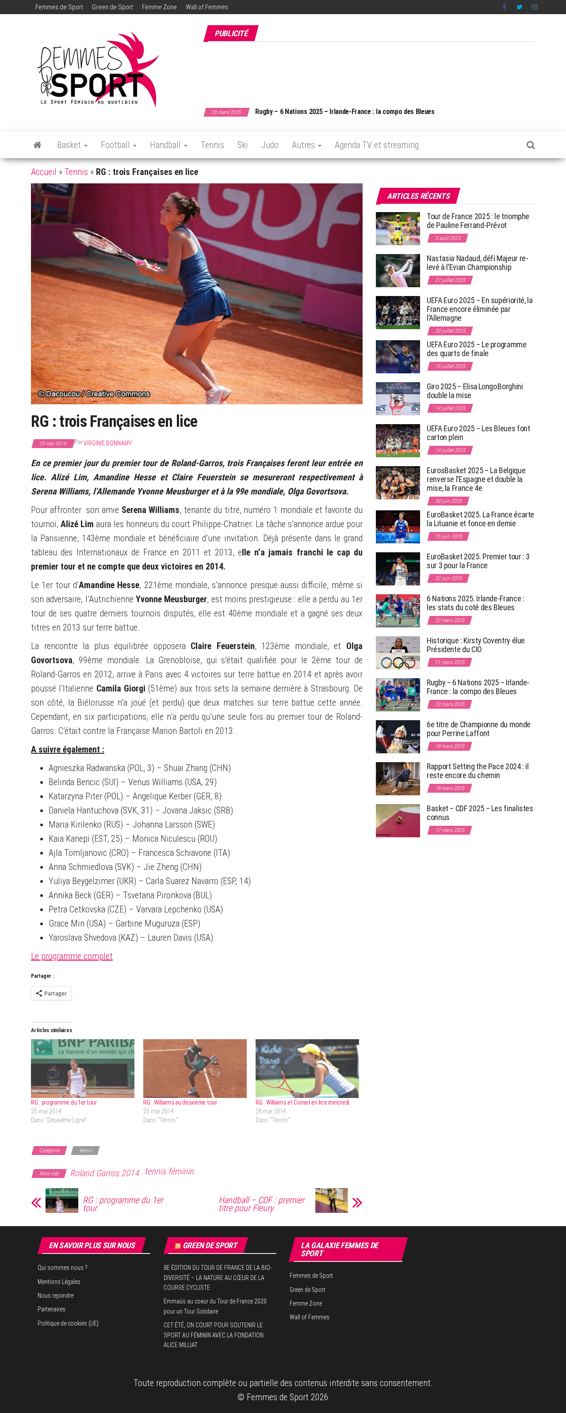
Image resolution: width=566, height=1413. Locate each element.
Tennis (212, 145)
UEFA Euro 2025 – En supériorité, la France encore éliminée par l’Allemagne (479, 309)
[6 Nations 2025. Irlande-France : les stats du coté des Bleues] (398, 610)
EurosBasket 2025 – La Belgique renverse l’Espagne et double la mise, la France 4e (476, 479)
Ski (242, 145)
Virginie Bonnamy (108, 443)
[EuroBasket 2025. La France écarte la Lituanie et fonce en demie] (398, 526)
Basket (70, 145)
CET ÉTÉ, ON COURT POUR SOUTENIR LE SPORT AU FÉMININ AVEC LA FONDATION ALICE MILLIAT (214, 1335)
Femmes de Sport (59, 7)
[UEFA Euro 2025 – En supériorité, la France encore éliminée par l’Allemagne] (398, 312)
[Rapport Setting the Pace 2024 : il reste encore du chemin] (398, 778)
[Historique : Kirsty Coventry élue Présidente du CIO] (398, 652)
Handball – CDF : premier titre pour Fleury (261, 1204)
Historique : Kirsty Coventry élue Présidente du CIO (476, 645)
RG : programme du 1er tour (64, 1102)
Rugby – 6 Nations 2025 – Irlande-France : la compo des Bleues (478, 687)
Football (116, 145)
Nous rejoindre (55, 1295)
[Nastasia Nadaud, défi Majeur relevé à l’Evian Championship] (398, 270)
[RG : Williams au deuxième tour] (195, 1068)
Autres (304, 145)
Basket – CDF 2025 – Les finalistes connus (317, 111)
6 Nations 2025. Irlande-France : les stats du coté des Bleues (475, 603)
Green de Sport (112, 7)
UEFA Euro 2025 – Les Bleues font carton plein (478, 433)
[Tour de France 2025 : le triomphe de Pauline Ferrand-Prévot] (398, 228)
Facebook (505, 7)
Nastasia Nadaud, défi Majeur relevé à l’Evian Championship (477, 263)
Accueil (44, 172)
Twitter (519, 7)
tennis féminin (169, 1171)
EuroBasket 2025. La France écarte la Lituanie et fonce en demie (480, 519)
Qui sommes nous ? (63, 1267)
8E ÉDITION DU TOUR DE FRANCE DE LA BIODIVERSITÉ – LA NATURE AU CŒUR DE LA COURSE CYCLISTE (218, 1277)
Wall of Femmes (207, 7)
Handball (166, 145)
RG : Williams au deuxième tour (180, 1102)
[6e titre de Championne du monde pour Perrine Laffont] (398, 736)
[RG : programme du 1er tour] (82, 1068)
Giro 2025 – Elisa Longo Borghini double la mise (475, 391)
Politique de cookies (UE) (68, 1323)
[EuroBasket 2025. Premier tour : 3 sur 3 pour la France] (398, 568)
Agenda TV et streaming (377, 145)
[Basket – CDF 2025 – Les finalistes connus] (398, 820)
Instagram (534, 7)
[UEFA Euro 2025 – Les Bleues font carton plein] (398, 440)
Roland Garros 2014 (104, 1173)
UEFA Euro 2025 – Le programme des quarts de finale (477, 349)
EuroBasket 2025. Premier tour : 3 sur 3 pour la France (478, 561)
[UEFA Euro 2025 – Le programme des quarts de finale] (398, 356)
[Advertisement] (374, 70)
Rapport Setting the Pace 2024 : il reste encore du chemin (478, 771)
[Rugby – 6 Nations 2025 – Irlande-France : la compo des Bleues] (398, 694)
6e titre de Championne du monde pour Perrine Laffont (479, 729)
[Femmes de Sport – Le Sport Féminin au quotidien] (37, 145)
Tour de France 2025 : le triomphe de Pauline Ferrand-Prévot (478, 221)
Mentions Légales (59, 1281)
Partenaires (51, 1309)
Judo (270, 145)
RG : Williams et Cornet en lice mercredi (302, 1102)
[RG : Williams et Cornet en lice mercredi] (307, 1068)
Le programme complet (72, 956)
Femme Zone (159, 7)
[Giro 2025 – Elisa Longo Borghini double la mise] (398, 398)
